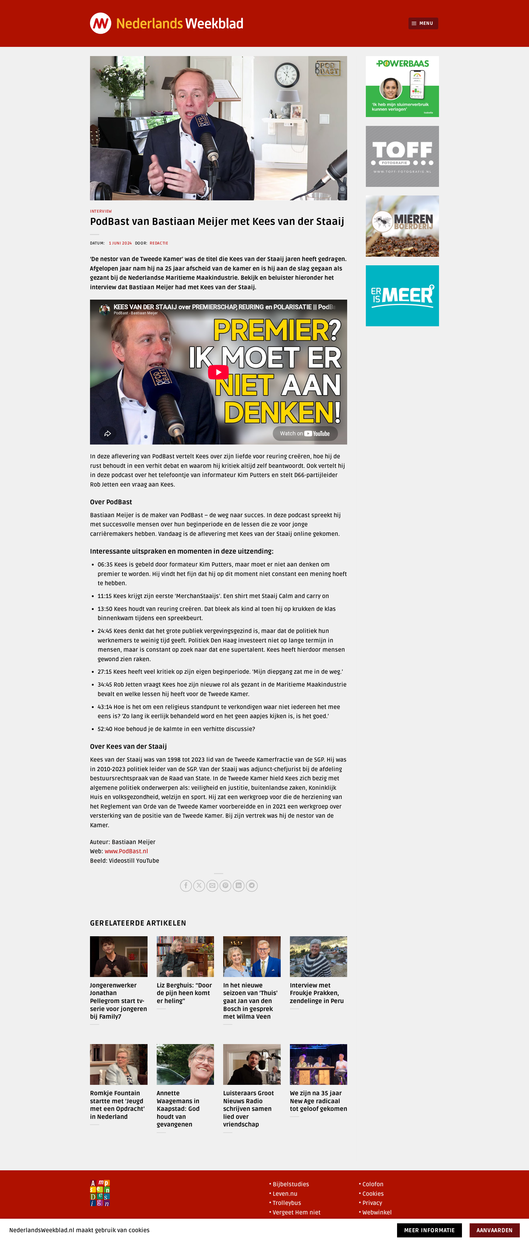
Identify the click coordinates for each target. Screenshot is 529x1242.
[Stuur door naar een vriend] (212, 886)
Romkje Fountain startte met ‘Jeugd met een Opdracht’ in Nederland (117, 1105)
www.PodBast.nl (126, 851)
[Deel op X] (199, 886)
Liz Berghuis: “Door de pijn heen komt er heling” (184, 993)
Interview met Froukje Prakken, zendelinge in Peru (317, 993)
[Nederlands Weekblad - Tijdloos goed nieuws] (167, 23)
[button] (423, 23)
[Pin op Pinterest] (225, 886)
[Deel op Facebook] (186, 886)
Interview (101, 211)
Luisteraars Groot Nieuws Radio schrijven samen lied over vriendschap (248, 1109)
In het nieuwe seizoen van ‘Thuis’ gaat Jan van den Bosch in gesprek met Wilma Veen (250, 1001)
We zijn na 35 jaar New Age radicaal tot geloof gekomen (318, 1101)
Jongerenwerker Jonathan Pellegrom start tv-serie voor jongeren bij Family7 (118, 1001)
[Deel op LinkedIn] (239, 886)
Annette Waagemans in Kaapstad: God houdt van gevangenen (178, 1109)
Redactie (159, 243)
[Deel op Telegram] (252, 886)
